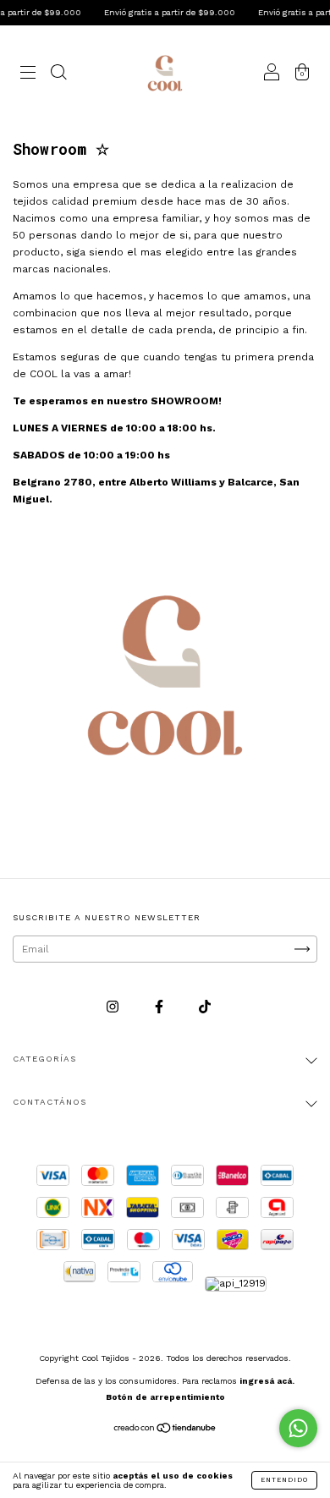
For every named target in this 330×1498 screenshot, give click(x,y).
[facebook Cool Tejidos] (161, 1006)
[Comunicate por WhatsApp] (298, 1428)
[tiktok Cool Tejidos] (205, 1006)
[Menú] (27, 74)
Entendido (284, 1480)
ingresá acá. (266, 1381)
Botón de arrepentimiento (165, 1397)
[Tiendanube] (165, 1430)
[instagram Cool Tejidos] (114, 1006)
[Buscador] (58, 74)
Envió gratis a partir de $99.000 (164, 12)
